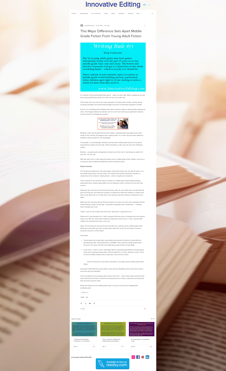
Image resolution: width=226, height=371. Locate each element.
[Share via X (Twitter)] (85, 303)
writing (106, 13)
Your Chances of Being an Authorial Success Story (111, 340)
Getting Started (84, 13)
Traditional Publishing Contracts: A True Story (82, 340)
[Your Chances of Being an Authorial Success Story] (113, 329)
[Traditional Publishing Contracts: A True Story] (84, 329)
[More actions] (145, 25)
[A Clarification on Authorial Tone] (141, 329)
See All (152, 318)
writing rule (84, 292)
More (138, 13)
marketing (130, 13)
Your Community (96, 13)
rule (87, 297)
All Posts (74, 13)
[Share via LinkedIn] (90, 303)
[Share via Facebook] (81, 303)
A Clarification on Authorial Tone (140, 340)
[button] (153, 3)
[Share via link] (94, 303)
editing (113, 13)
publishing (121, 13)
